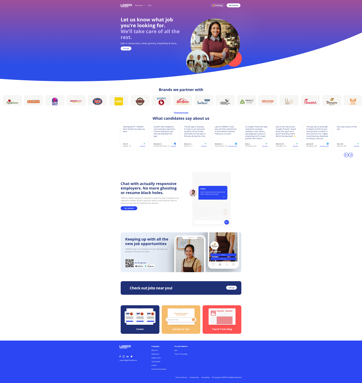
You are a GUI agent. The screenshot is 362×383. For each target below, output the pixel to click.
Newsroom (155, 354)
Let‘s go (126, 48)
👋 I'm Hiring (217, 5)
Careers (154, 365)
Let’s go (231, 288)
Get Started (233, 5)
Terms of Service (181, 377)
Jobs (149, 5)
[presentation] (346, 155)
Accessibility (205, 377)
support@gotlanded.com (128, 360)
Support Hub (156, 358)
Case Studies (155, 362)
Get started (129, 208)
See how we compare (158, 369)
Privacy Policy (194, 377)
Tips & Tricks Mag (180, 354)
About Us (154, 350)
